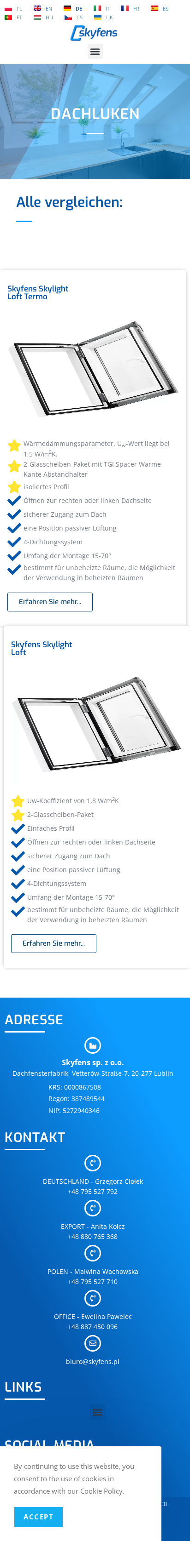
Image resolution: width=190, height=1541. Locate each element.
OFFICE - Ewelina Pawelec (93, 1316)
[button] (95, 51)
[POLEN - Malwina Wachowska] (92, 1253)
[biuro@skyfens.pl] (92, 1343)
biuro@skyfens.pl (92, 1361)
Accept (38, 1516)
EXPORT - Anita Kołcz (93, 1226)
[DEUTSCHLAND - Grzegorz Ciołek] (92, 1163)
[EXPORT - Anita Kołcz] (92, 1208)
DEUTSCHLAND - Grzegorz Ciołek (93, 1181)
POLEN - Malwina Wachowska (93, 1271)
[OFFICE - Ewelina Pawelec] (92, 1298)
